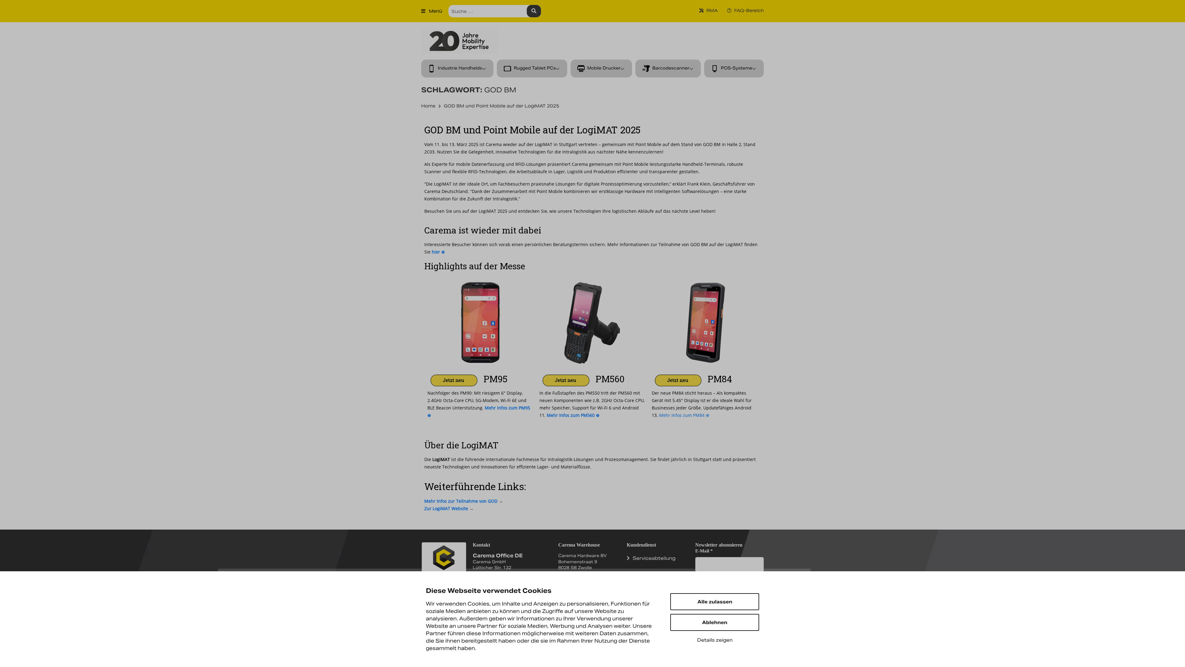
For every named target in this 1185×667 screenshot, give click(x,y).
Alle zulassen (714, 602)
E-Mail (704, 550)
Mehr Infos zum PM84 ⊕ (684, 415)
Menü (435, 11)
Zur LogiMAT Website (446, 508)
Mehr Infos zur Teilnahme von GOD (460, 501)
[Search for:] (494, 11)
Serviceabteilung (654, 558)
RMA (711, 10)
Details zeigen (715, 640)
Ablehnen (714, 622)
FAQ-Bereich (748, 10)
